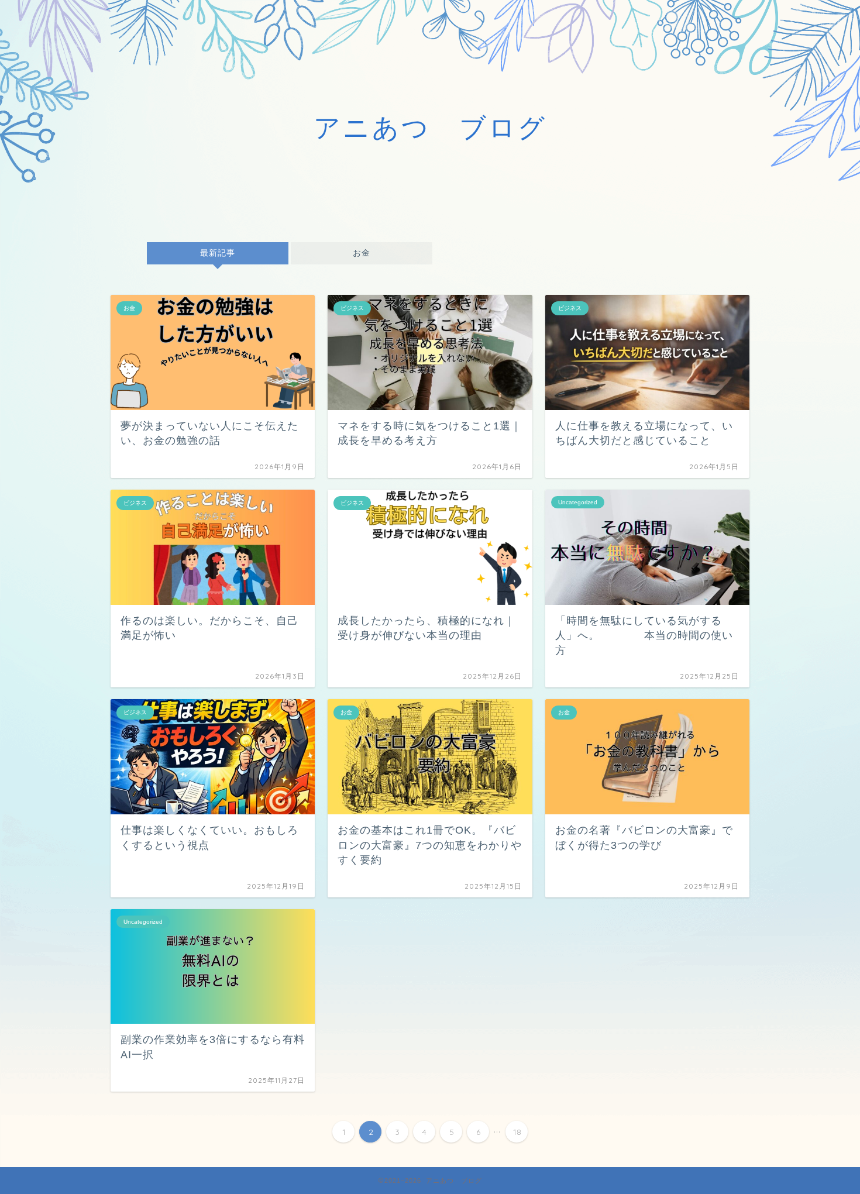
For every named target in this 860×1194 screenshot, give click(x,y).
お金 (361, 253)
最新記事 (217, 253)
